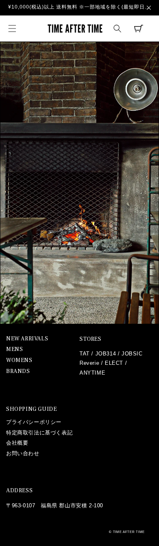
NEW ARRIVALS (27, 338)
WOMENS (19, 360)
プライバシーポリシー (34, 422)
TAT (85, 354)
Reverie (89, 363)
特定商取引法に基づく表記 (39, 433)
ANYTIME (92, 373)
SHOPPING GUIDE (31, 409)
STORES (91, 339)
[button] (12, 28)
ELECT (114, 363)
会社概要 (17, 443)
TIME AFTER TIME (129, 532)
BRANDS (18, 371)
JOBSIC (132, 354)
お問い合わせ (23, 453)
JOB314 (105, 354)
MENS (14, 349)
